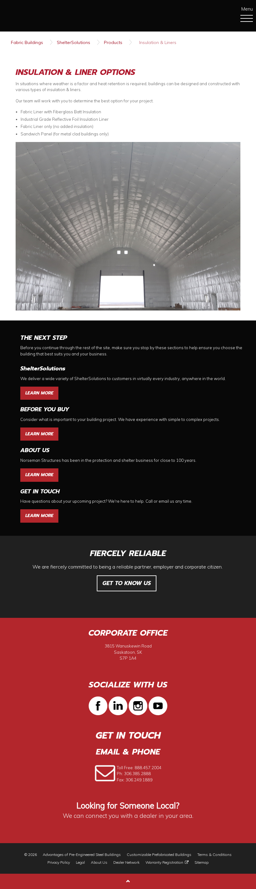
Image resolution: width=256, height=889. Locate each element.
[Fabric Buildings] (31, 15)
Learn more (39, 393)
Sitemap (201, 862)
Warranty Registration (164, 862)
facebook (98, 705)
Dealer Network (126, 862)
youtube (158, 705)
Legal (80, 862)
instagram (138, 705)
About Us (99, 862)
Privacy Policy (58, 862)
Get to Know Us (126, 583)
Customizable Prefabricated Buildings (159, 855)
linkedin (118, 705)
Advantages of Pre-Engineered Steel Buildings (82, 855)
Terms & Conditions (214, 855)
